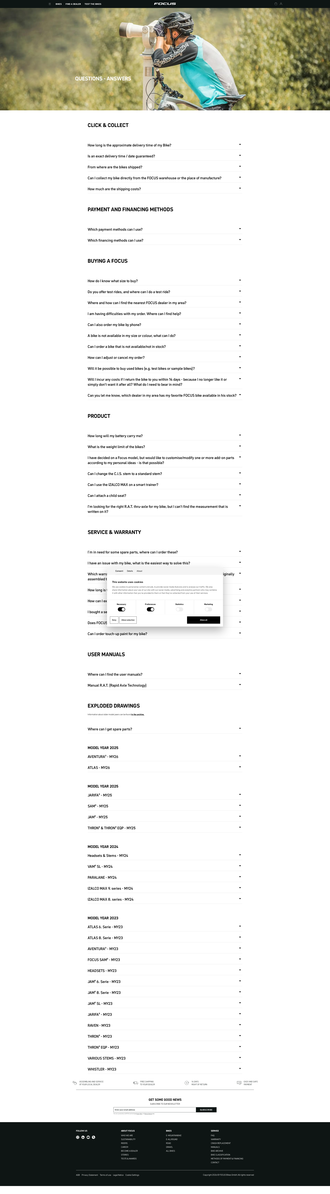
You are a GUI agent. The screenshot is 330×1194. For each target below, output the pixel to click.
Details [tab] (130, 571)
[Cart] (276, 4)
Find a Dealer (73, 4)
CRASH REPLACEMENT (221, 1143)
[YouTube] (88, 1137)
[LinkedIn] (83, 1137)
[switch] (150, 609)
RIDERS (124, 1143)
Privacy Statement (90, 1175)
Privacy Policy (139, 1113)
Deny (114, 620)
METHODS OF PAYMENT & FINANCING (227, 1158)
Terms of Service (148, 1113)
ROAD (168, 1143)
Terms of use (105, 1175)
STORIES (125, 1154)
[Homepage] (165, 4)
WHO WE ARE (127, 1135)
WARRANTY (216, 1139)
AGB (78, 1175)
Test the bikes (93, 4)
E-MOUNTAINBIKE (174, 1135)
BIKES (59, 4)
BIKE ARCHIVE (217, 1151)
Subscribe (206, 1109)
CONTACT (215, 1162)
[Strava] (93, 1137)
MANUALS (215, 1147)
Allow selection (128, 620)
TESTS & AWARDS (129, 1158)
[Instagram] (77, 1137)
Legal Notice (118, 1175)
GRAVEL (169, 1147)
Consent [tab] (119, 571)
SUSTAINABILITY (128, 1139)
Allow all (203, 620)
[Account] (281, 4)
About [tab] (139, 571)
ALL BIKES (170, 1151)
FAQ (212, 1135)
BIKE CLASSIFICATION (220, 1154)
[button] (50, 4)
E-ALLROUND (172, 1139)
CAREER (124, 1147)
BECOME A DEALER (129, 1151)
